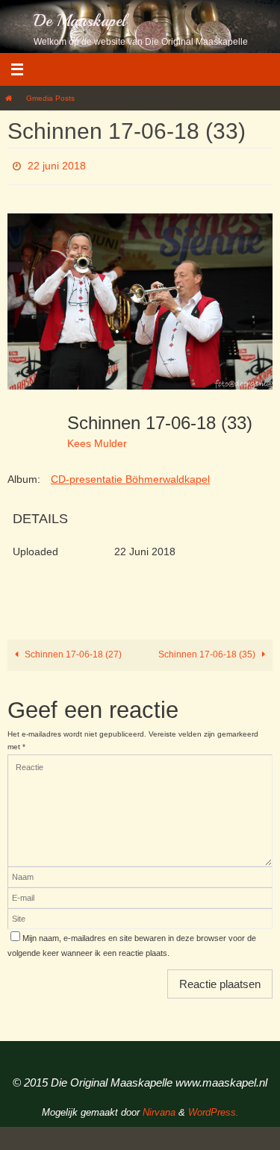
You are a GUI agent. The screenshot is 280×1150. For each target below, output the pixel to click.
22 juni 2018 (57, 164)
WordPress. (213, 1108)
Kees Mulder (97, 440)
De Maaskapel (80, 20)
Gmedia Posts (50, 98)
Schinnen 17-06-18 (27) (72, 651)
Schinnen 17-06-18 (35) (208, 651)
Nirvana (159, 1108)
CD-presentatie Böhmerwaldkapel (130, 475)
